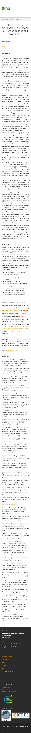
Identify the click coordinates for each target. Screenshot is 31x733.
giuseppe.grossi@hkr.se (11, 350)
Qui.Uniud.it (4, 689)
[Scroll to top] (27, 729)
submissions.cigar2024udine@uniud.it (11, 310)
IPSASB (3, 662)
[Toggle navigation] (28, 8)
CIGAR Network (5, 659)
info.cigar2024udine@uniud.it (13, 644)
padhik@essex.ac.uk (16, 349)
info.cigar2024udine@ (15, 321)
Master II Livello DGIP (7, 672)
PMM (3, 668)
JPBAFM (4, 665)
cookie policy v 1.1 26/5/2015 (9, 691)
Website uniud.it (6, 687)
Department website (7, 656)
